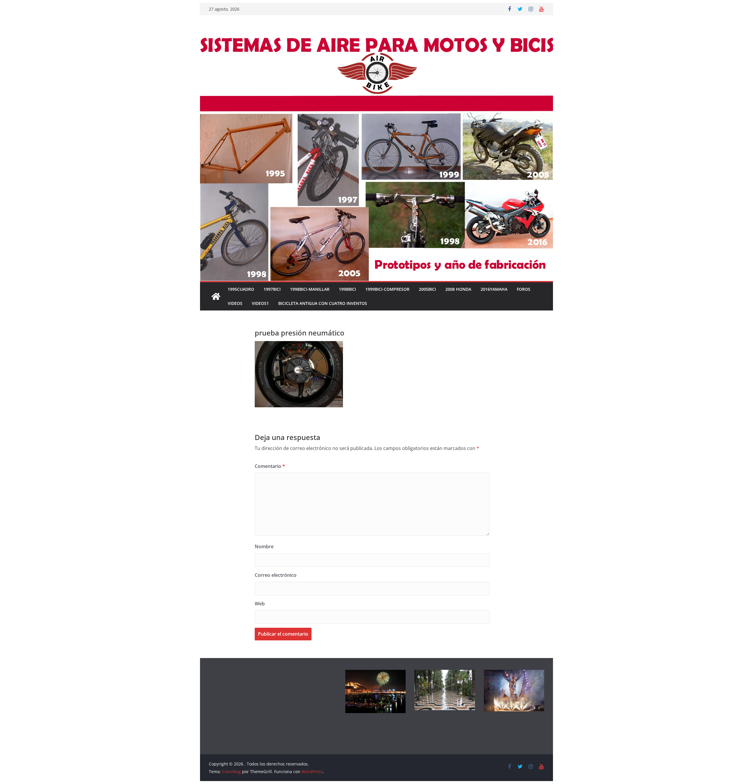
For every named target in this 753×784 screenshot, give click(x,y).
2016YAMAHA (494, 289)
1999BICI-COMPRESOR (387, 289)
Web (260, 603)
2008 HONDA (458, 289)
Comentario (270, 466)
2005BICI (427, 289)
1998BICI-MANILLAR (309, 289)
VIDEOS (235, 303)
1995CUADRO (241, 289)
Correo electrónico (275, 575)
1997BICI (272, 289)
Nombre (264, 546)
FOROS (523, 289)
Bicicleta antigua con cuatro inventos (322, 303)
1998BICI (347, 289)
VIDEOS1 (260, 303)
